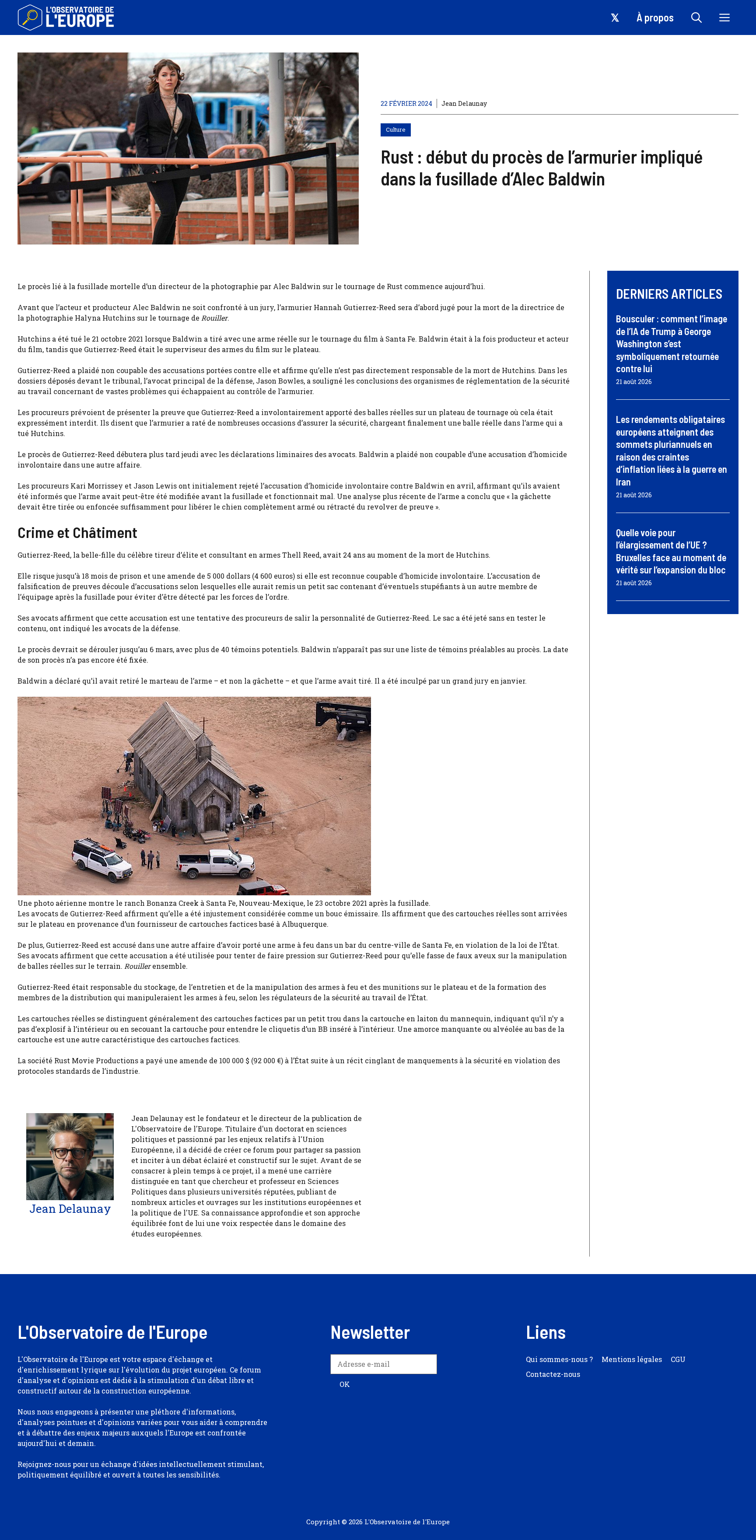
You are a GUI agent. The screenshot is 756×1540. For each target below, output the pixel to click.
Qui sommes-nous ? (559, 1359)
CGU (678, 1359)
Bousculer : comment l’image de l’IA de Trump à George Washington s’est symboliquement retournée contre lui (671, 343)
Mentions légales (632, 1359)
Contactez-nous (553, 1374)
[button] (696, 17)
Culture (396, 129)
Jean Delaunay (464, 103)
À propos (655, 17)
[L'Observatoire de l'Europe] (67, 17)
